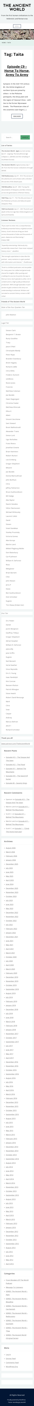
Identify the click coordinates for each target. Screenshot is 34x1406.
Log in (8, 1354)
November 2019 (12, 981)
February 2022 (11, 929)
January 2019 (11, 1005)
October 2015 (11, 1110)
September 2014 (12, 1159)
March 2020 (10, 969)
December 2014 (12, 1147)
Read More (18, 116)
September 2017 (12, 1042)
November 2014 (12, 1151)
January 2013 (11, 1227)
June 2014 (9, 1171)
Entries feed (11, 1358)
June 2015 (9, 1126)
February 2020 (11, 973)
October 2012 (11, 1240)
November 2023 (12, 892)
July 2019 (9, 997)
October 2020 (11, 957)
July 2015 (9, 1122)
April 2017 (10, 1058)
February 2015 (11, 1139)
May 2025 (9, 876)
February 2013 (11, 1223)
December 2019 (12, 977)
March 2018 (10, 1021)
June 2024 (9, 884)
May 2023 (9, 908)
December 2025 (12, 864)
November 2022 (12, 916)
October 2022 (11, 921)
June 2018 (9, 1017)
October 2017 (11, 1038)
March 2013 (10, 1219)
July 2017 (9, 1046)
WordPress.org (12, 1367)
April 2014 (10, 1179)
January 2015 (11, 1143)
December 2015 (12, 1102)
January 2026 (11, 860)
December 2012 (12, 1231)
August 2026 (11, 848)
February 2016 (11, 1098)
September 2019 (12, 989)
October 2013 (11, 1191)
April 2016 (10, 1090)
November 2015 (12, 1106)
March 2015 (10, 1135)
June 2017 (9, 1050)
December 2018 (12, 1009)
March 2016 (10, 1094)
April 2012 (10, 1264)
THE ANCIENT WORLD (17, 8)
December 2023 (12, 888)
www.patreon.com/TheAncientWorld (15, 744)
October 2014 (11, 1155)
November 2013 (12, 1187)
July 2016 (9, 1082)
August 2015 (11, 1118)
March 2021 (10, 953)
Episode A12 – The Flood (15, 764)
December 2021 (12, 937)
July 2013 (9, 1203)
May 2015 (9, 1131)
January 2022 (11, 933)
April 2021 (10, 949)
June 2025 (9, 872)
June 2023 (9, 904)
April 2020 (10, 965)
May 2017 (9, 1054)
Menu (17, 26)
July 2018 (9, 1013)
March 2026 (10, 852)
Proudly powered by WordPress (16, 1400)
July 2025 (9, 868)
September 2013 (12, 1195)
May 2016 (9, 1086)
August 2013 (11, 1199)
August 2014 (11, 1163)
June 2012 (9, 1256)
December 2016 (12, 1062)
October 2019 (11, 985)
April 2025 (10, 880)
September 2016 (12, 1074)
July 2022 (9, 925)
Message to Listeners (14, 1287)
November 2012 (12, 1236)
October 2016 (11, 1070)
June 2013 (9, 1207)
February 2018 (11, 1026)
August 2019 (11, 993)
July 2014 (9, 1167)
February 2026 (11, 856)
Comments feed (12, 1362)
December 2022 (12, 912)
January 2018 (11, 1030)
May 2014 (9, 1175)
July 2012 (9, 1252)
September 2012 (12, 1244)
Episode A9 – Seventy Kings (16, 783)
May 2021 (9, 945)
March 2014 (10, 1183)
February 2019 (11, 1001)
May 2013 (9, 1211)
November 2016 (12, 1066)
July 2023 (9, 900)
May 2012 (9, 1260)
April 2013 (10, 1215)
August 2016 (11, 1078)
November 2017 (12, 1034)
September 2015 (12, 1114)
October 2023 (11, 896)
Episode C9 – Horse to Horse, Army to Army (17, 70)
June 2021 (9, 941)
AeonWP (23, 1402)
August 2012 (11, 1248)
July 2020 (9, 961)
